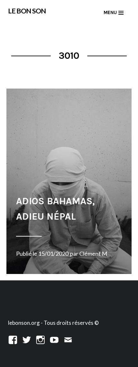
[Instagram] (40, 339)
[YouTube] (54, 339)
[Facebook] (13, 339)
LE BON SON (27, 11)
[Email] (68, 339)
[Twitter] (26, 339)
